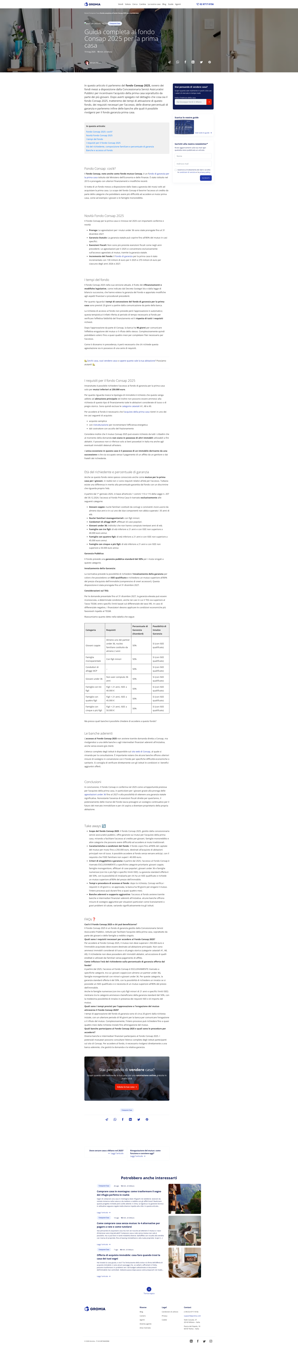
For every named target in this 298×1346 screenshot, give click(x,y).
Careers (143, 1316)
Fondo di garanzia (124, 256)
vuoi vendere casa (108, 360)
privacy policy (205, 172)
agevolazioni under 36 (95, 794)
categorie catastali (131, 406)
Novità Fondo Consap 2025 (99, 135)
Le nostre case (154, 4)
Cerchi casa (92, 360)
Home (86, 13)
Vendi (120, 4)
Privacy (164, 1316)
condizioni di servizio (187, 172)
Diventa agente (145, 1324)
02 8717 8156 (207, 4)
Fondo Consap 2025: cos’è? (99, 131)
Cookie (164, 1320)
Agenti (178, 4)
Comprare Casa (94, 13)
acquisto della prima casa (136, 411)
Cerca (134, 4)
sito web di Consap (141, 751)
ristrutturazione (100, 424)
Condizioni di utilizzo (170, 1312)
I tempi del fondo (94, 139)
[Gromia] (99, 1308)
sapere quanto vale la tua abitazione (137, 360)
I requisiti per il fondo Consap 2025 (103, 142)
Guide (170, 4)
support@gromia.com (192, 1316)
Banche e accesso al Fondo (99, 150)
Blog (164, 4)
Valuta (128, 4)
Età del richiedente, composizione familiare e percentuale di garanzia (120, 146)
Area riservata (145, 1328)
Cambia (142, 4)
